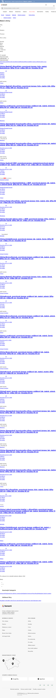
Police (33, 593)
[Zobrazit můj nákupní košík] (51, 5)
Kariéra (29, 636)
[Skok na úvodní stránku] (4, 4)
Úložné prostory (21, 15)
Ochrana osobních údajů (26, 689)
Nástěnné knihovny (27, 593)
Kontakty (30, 624)
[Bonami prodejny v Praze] (13, 663)
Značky (29, 630)
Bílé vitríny (10, 600)
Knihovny (2, 593)
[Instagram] (53, 606)
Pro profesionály (31, 639)
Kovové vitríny (30, 600)
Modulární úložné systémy (45, 593)
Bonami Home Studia (6, 633)
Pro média (30, 642)
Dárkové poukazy (32, 633)
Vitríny (33, 15)
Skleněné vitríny (37, 600)
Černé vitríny (16, 600)
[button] (28, 80)
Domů (2, 15)
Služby (29, 621)
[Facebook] (49, 606)
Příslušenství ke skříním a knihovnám (14, 593)
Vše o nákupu (5, 621)
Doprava (4, 624)
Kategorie (8, 15)
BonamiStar (30, 651)
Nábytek (14, 15)
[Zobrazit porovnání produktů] (48, 5)
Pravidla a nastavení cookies (39, 689)
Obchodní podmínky (14, 689)
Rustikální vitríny (4, 600)
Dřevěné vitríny (23, 600)
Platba (3, 630)
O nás (29, 627)
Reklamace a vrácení (6, 627)
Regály (37, 593)
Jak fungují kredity (6, 636)
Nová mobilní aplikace (32, 648)
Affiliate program (31, 645)
